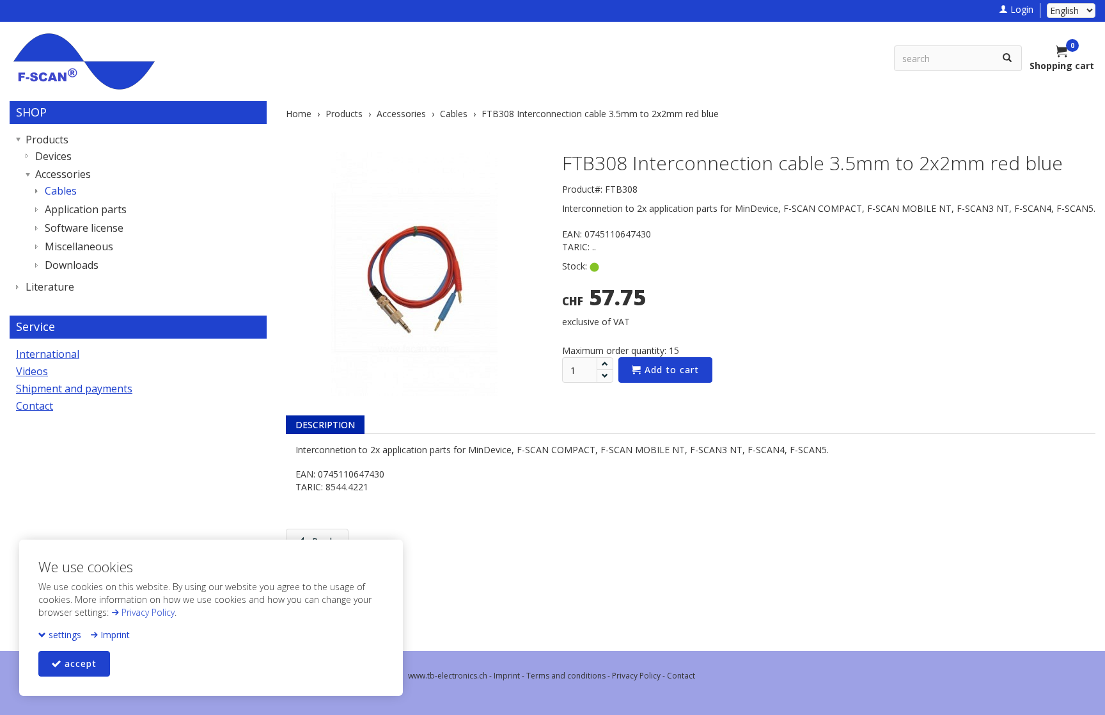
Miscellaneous (79, 246)
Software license (84, 228)
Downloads (71, 265)
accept (79, 663)
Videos (32, 371)
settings (63, 635)
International (47, 354)
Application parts (86, 209)
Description (325, 425)
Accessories (63, 174)
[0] (1062, 52)
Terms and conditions (566, 675)
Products (47, 140)
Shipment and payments (74, 389)
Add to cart (670, 370)
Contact (34, 406)
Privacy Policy (147, 612)
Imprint (114, 635)
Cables (61, 191)
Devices (53, 156)
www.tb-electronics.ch (447, 675)
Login (1020, 9)
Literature (50, 287)
